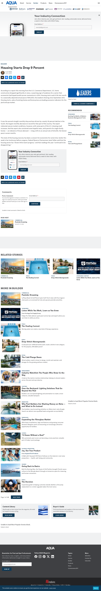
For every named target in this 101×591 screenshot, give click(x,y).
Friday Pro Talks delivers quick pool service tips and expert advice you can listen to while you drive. (43, 317)
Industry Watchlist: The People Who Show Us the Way (43, 374)
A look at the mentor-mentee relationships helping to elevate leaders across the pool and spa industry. (43, 379)
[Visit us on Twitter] (48, 556)
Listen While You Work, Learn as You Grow (88, 279)
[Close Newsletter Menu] (99, 15)
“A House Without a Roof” (33, 435)
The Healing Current (74, 125)
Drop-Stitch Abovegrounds (76, 134)
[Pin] (18, 77)
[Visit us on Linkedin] (52, 556)
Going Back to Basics (31, 466)
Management (26, 370)
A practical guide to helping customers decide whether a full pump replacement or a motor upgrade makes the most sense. (42, 486)
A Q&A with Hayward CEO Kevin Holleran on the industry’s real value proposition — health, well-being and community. (43, 457)
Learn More (59, 515)
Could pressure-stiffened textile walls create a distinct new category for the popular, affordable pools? (43, 345)
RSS (62, 585)
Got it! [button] (96, 588)
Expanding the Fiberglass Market (36, 419)
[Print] (2, 77)
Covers (24, 433)
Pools (70, 123)
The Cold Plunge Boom (75, 143)
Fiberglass (25, 417)
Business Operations (28, 448)
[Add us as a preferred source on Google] (22, 77)
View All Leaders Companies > (84, 103)
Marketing (25, 402)
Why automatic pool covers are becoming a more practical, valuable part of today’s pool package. (43, 439)
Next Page (16, 497)
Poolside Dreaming (21, 222)
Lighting (24, 386)
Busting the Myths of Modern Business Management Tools (77, 117)
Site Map (67, 585)
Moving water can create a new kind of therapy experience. (40, 329)
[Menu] (2, 3)
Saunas (24, 464)
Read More (8, 515)
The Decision (27, 482)
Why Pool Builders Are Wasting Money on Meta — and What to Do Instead (43, 405)
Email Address (38, 24)
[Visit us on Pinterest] (44, 556)
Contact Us (41, 585)
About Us (33, 585)
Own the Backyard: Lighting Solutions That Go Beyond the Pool (42, 389)
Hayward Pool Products (31, 453)
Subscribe (48, 585)
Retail (70, 141)
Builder (4, 64)
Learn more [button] (52, 588)
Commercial (18, 220)
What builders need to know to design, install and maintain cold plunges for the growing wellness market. (42, 361)
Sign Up (39, 32)
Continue (34, 204)
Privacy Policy (56, 585)
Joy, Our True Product (31, 451)
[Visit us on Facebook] (35, 556)
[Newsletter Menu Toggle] (99, 3)
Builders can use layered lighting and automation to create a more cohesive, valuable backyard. (42, 394)
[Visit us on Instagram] (40, 556)
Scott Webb (8, 72)
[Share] (6, 77)
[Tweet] (14, 77)
